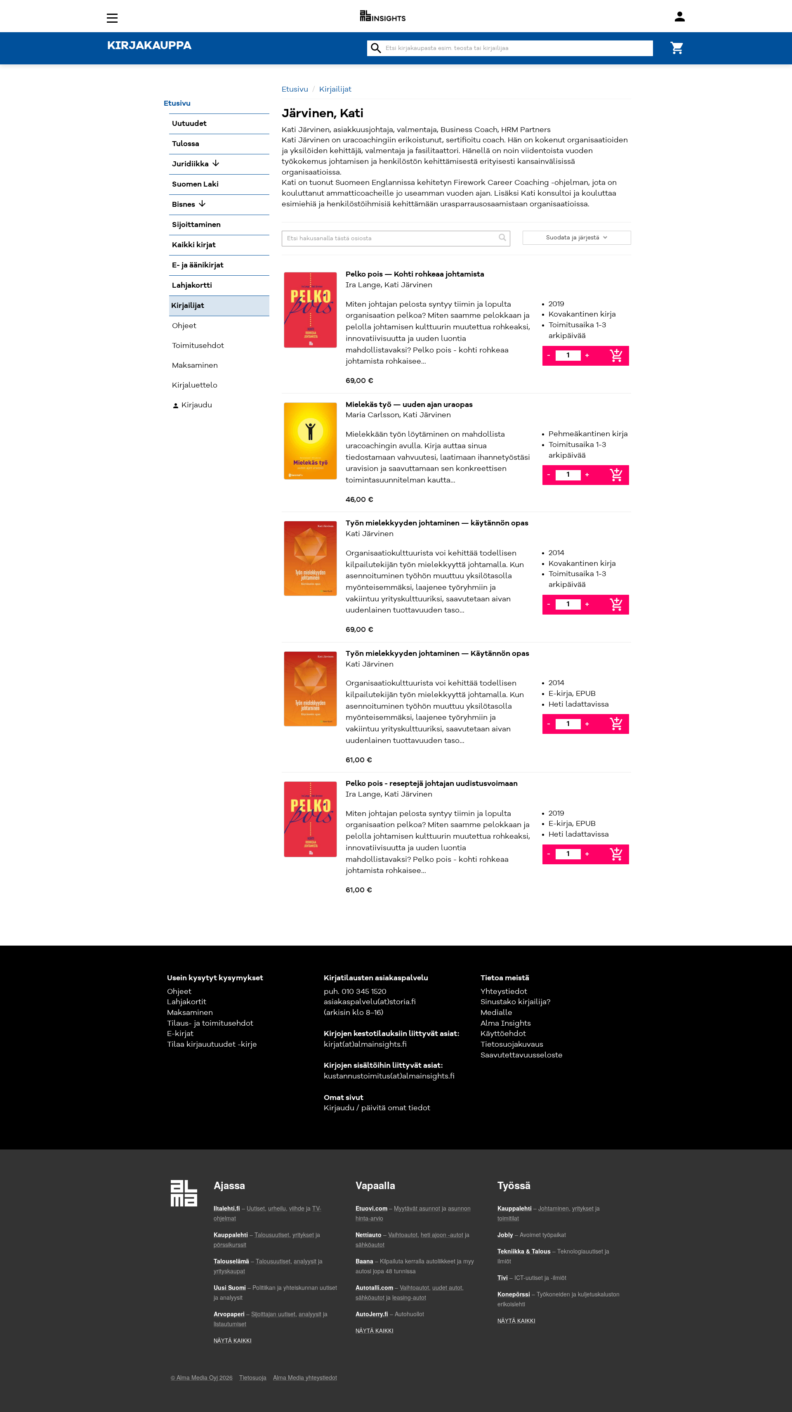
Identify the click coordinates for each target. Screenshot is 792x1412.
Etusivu (295, 89)
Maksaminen (190, 1013)
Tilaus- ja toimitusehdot (210, 1023)
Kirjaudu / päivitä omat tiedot (377, 1108)
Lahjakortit (186, 1002)
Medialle (496, 1013)
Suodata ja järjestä (573, 238)
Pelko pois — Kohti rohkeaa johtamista (415, 274)
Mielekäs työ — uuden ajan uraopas (409, 405)
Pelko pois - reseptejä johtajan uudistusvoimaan (432, 784)
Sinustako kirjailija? (515, 1002)
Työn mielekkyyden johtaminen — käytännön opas (437, 523)
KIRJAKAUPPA (149, 46)
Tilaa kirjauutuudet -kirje (212, 1044)
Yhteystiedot (504, 992)
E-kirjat (180, 1034)
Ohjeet (179, 992)
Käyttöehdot (503, 1034)
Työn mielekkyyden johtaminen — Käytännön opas (437, 654)
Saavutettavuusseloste (522, 1055)
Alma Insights (506, 1023)
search (376, 48)
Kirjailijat (335, 89)
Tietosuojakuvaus (512, 1044)
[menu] (113, 17)
